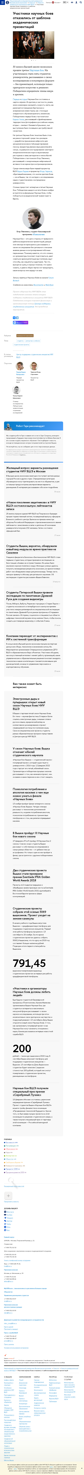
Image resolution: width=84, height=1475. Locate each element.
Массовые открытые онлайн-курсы (70, 1397)
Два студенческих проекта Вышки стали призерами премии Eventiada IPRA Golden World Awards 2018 (31, 875)
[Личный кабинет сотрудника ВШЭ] (76, 2)
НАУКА (37, 1377)
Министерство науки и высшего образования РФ (69, 1385)
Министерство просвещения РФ (69, 1391)
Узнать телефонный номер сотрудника (17, 1260)
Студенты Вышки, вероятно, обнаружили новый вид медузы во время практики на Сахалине (31, 549)
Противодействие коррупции (10, 1421)
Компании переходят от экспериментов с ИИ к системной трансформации (32, 637)
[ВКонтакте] (14, 317)
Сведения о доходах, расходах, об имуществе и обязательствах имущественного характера (10, 1430)
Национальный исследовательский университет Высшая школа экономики (27, 1368)
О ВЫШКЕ (8, 1377)
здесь (51, 1467)
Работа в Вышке (9, 1460)
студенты (20, 341)
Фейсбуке (49, 285)
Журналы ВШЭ (53, 1398)
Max (8, 1230)
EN (67, 2)
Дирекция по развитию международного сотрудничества (24, 1320)
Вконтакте (38, 285)
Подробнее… (22, 455)
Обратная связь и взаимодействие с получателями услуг (25, 1429)
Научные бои (37, 70)
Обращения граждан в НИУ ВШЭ (8, 1410)
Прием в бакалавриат (23, 1392)
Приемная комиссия (11, 1270)
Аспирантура (23, 1403)
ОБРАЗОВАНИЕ (25, 1377)
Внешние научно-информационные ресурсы (40, 1413)
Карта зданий (8, 1327)
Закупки (6, 1405)
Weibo (9, 1224)
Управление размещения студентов (16, 1295)
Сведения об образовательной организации (9, 1441)
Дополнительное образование (24, 1407)
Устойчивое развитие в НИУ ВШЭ (9, 1390)
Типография (53, 1393)
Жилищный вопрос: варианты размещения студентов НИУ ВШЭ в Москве (32, 469)
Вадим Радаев (23, 171)
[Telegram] (17, 317)
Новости (56, 1368)
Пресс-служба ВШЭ (11, 1333)
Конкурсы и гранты (40, 1408)
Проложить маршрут (11, 1329)
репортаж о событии (33, 341)
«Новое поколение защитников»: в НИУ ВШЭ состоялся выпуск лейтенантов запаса (31, 505)
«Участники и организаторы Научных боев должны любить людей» (31, 991)
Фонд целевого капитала (9, 1416)
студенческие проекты (21, 345)
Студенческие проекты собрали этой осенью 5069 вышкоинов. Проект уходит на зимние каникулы (31, 913)
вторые (24, 99)
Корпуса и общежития (7, 1401)
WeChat (9, 1221)
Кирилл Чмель (18, 119)
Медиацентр (53, 1396)
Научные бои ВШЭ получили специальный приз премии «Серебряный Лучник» (30, 1091)
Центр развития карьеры (24, 1413)
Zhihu (8, 1227)
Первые (16, 99)
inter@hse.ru (8, 1313)
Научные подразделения (39, 1381)
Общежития (8, 1292)
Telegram (10, 1218)
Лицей (21, 1380)
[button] (15, 45)
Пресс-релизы (9, 1344)
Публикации (53, 1401)
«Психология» (38, 234)
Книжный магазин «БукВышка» (54, 1389)
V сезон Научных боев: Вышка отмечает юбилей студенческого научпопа (31, 752)
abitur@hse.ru (8, 1281)
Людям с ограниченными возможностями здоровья (9, 1449)
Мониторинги (38, 1390)
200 (22, 1048)
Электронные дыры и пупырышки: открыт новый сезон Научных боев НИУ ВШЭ (29, 704)
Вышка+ (21, 1396)
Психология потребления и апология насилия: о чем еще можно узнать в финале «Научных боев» (31, 794)
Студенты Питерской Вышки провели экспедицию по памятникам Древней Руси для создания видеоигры (29, 595)
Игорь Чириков (46, 171)
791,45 (29, 963)
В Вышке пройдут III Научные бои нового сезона (31, 834)
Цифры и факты (9, 1380)
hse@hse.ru (8, 1266)
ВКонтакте (10, 1212)
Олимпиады (22, 1388)
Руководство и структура (8, 1384)
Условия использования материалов (16, 1348)
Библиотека (53, 1380)
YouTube (9, 1215)
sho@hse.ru (8, 1301)
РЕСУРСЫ (53, 1377)
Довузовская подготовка (23, 1384)
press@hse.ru (8, 1341)
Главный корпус (9, 1237)
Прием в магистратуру (23, 1400)
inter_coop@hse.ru (10, 1323)
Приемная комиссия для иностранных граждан (13, 1306)
